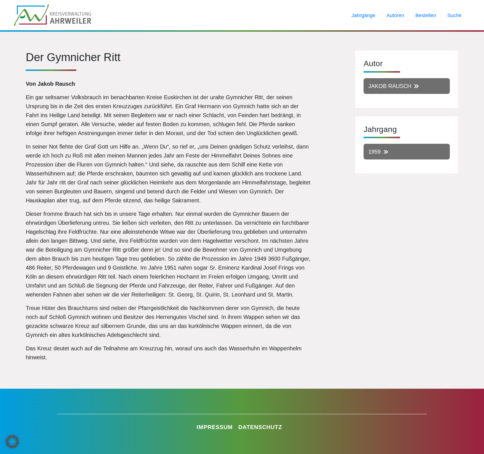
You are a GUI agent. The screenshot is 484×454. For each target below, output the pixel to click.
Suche (454, 15)
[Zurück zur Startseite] (52, 14)
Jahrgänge (363, 15)
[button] (12, 441)
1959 (374, 152)
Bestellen (425, 15)
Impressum (215, 427)
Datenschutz (260, 427)
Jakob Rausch (389, 86)
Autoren (395, 15)
